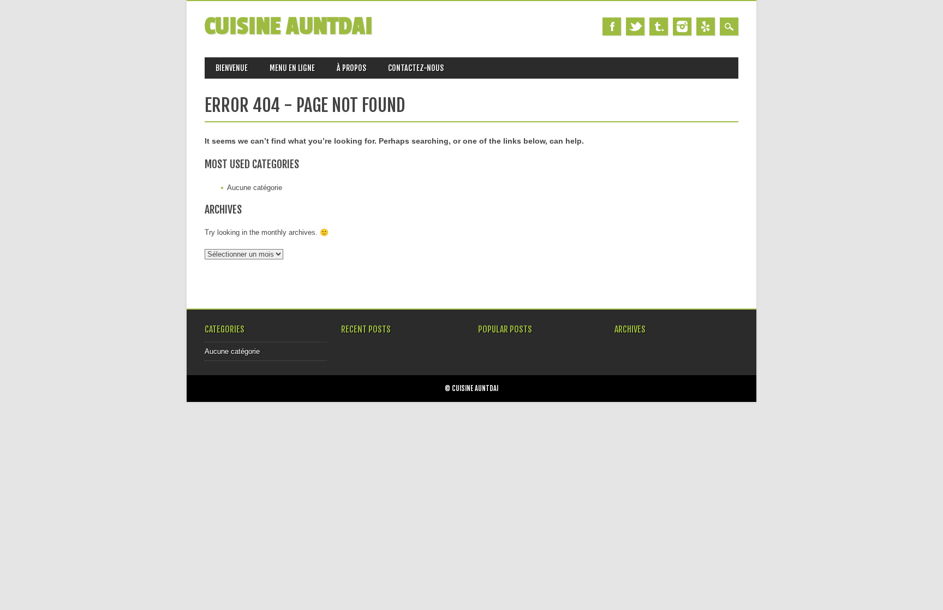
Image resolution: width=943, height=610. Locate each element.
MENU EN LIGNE (292, 68)
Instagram (682, 26)
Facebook (611, 26)
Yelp (705, 26)
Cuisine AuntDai (289, 26)
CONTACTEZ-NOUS (416, 68)
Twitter (635, 26)
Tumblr (658, 26)
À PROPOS (351, 68)
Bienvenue (232, 68)
